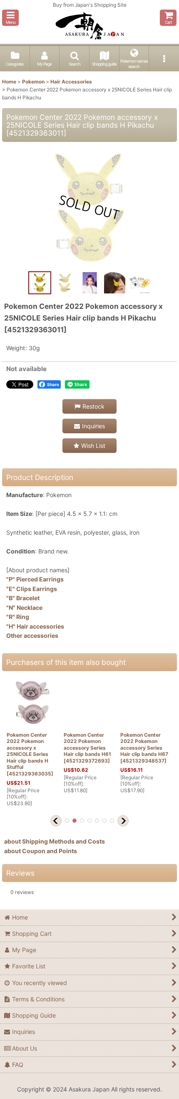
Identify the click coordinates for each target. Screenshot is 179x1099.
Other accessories (32, 635)
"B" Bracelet (23, 597)
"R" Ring (17, 616)
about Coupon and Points (40, 850)
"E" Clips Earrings (31, 588)
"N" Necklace (24, 607)
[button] (10, 18)
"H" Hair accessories (35, 626)
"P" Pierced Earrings (35, 579)
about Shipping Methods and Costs (54, 841)
